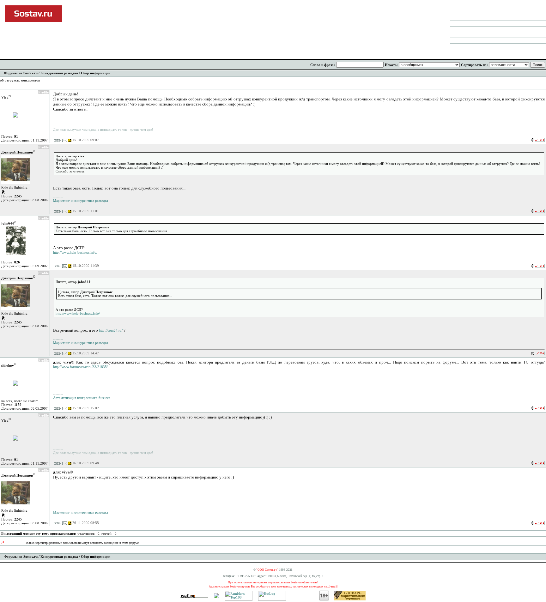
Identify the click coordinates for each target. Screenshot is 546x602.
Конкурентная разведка (59, 73)
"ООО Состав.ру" (267, 569)
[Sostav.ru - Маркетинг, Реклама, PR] (216, 597)
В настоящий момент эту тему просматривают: (38, 533)
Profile (43, 92)
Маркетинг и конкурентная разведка (80, 200)
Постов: (9, 136)
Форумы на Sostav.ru (21, 73)
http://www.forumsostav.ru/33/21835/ (80, 367)
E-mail (332, 586)
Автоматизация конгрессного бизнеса (81, 398)
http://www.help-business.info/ (75, 252)
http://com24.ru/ (111, 330)
